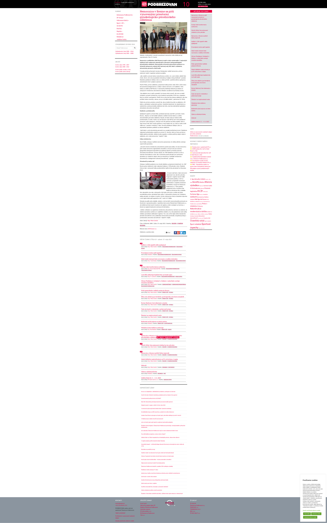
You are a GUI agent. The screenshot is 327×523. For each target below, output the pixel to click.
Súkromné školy (122, 20)
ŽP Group (120, 17)
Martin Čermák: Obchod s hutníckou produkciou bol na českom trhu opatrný (159, 395)
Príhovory (200, 206)
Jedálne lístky (122, 39)
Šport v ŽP (120, 23)
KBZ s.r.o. (192, 511)
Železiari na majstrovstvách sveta (200, 99)
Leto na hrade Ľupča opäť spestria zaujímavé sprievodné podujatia (157, 422)
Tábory (199, 214)
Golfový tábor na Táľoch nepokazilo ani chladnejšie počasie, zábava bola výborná (160, 437)
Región (119, 31)
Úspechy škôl (207, 218)
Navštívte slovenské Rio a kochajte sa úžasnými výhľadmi (154, 486)
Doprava (201, 185)
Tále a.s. (142, 515)
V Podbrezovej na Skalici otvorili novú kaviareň (152, 418)
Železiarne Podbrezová (124, 15)
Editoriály (171, 367)
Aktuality (197, 179)
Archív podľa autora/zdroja (122, 71)
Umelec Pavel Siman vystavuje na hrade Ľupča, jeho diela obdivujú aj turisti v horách (161, 415)
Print (168, 232)
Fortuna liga (194, 194)
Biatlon (119, 28)
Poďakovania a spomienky (196, 203)
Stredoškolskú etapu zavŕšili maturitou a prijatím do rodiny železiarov (157, 412)
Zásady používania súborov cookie (311, 510)
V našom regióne (172, 339)
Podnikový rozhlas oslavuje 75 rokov (149, 469)
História (201, 194)
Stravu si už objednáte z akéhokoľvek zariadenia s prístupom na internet (158, 391)
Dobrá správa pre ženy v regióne (149, 483)
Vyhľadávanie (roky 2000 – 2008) (124, 53)
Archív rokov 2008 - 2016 (122, 67)
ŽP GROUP (193, 503)
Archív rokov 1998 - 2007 (122, 65)
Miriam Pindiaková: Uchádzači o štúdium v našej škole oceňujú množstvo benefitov (200, 58)
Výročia (196, 216)
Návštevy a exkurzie (195, 201)
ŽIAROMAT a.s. (194, 507)
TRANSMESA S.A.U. (195, 509)
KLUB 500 (120, 34)
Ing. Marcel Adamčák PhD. (154, 268)
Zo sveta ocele (200, 218)
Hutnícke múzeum (145, 509)
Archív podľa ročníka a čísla (123, 69)
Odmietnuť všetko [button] (316, 513)
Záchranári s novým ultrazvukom (149, 476)
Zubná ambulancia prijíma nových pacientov (151, 490)
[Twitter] (181, 232)
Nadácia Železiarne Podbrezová (149, 507)
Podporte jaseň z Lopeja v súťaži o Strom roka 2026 (153, 405)
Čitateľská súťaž (197, 221)
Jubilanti (193, 197)
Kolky (169, 329)
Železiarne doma (176, 254)
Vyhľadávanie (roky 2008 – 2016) (124, 51)
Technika (195, 214)
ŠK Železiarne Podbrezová (147, 513)
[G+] (178, 232)
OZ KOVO (120, 26)
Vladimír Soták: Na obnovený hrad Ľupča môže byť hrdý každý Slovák (157, 452)
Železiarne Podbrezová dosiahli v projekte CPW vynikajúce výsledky (157, 466)
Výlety (210, 214)
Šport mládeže (195, 224)
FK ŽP (200, 191)
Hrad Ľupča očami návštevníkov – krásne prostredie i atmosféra (156, 459)
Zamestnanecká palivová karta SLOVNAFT (151, 398)
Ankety (202, 179)
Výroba (192, 216)
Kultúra (206, 197)
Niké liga (197, 199)
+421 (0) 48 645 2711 (121, 505)
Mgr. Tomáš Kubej (152, 260)
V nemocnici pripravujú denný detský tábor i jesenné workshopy (156, 408)
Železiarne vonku (146, 270)
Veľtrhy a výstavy (204, 214)
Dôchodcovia (196, 188)
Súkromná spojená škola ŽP (147, 505)
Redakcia (120, 37)
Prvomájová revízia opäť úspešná (200, 47)
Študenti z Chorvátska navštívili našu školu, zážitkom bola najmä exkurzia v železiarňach (162, 493)
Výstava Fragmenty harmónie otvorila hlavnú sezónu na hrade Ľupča (157, 456)
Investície (205, 194)
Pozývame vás (206, 201)
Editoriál (193, 118)
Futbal (171, 292)
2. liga (192, 179)
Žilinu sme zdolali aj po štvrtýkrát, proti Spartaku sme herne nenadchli (200, 82)
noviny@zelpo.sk (119, 503)
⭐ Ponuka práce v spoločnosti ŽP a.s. (200, 147)
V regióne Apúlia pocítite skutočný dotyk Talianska (153, 441)
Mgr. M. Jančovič (152, 276)
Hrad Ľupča (179, 276)
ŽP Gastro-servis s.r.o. (153, 379)
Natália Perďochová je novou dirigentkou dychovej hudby (154, 480)
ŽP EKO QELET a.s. (195, 513)
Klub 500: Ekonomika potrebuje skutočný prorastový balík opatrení (157, 401)
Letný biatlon (168, 323)
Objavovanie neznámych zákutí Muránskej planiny (153, 463)
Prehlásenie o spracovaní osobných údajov (125, 517)
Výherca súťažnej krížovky (198, 114)
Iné (164, 373)
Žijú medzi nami (201, 228)
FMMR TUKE (205, 191)
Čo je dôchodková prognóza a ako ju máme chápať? (153, 434)
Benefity (196, 182)
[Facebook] (175, 232)
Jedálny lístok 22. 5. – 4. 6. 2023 (200, 121)
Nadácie (192, 199)
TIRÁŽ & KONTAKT (120, 513)
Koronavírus (200, 197)
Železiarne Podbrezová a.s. (197, 505)
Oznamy (201, 201)
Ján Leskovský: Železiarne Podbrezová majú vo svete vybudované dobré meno (159, 430)
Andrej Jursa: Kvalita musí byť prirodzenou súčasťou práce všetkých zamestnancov (160, 473)
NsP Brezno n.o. (152, 229)
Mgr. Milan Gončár (153, 220)
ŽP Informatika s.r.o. (145, 511)
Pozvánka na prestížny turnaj (148, 449)
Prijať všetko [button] (307, 513)
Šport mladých (208, 221)
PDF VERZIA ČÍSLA (203, 6)
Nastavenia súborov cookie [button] (310, 517)
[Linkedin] (184, 232)
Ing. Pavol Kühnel (152, 329)
